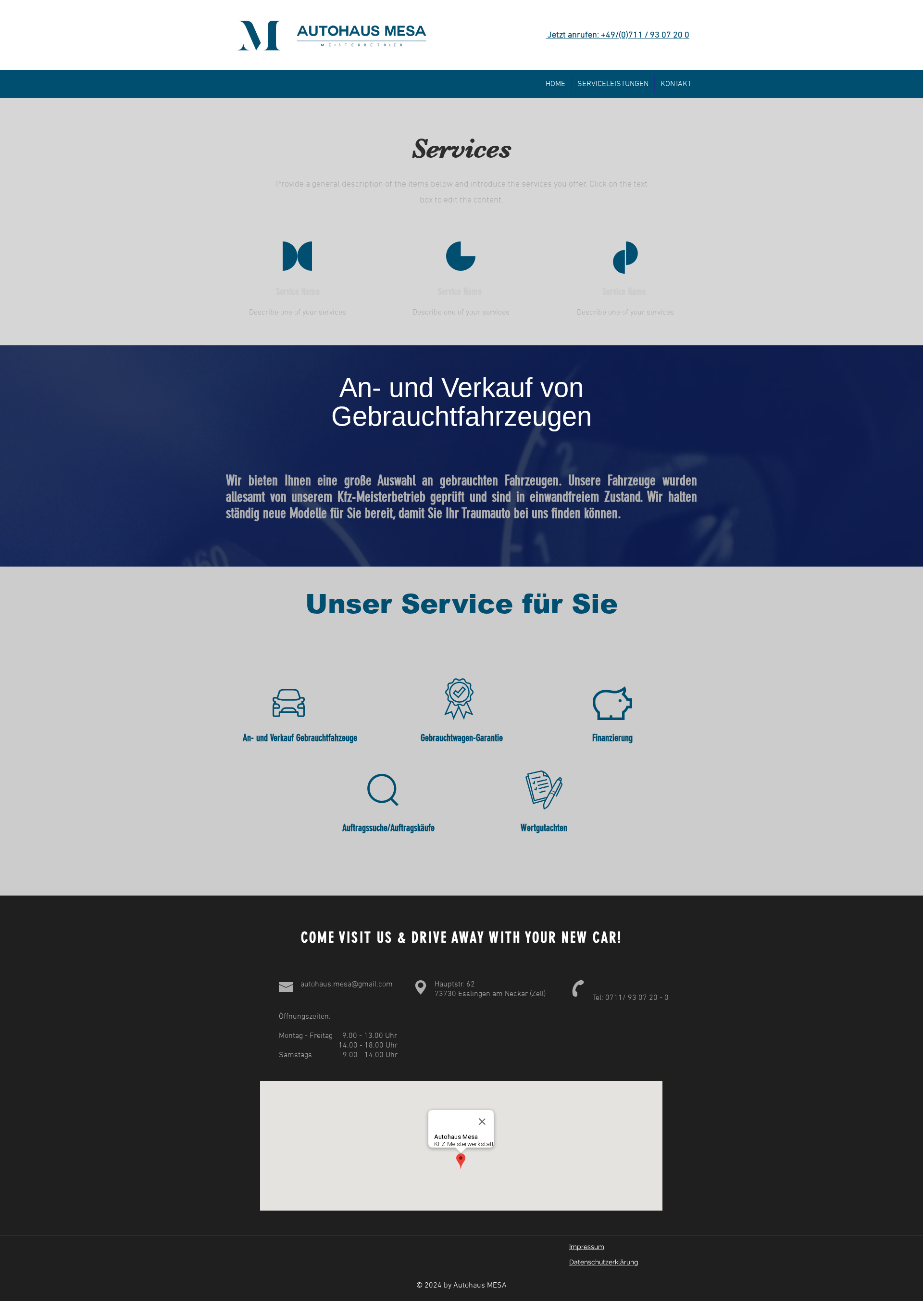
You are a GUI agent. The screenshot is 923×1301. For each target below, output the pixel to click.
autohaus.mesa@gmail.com (346, 984)
